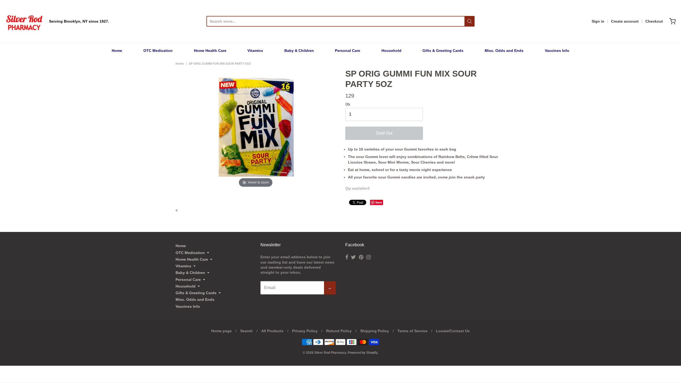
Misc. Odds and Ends (504, 50)
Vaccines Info (557, 50)
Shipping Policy (374, 331)
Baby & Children (299, 50)
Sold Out (384, 133)
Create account (625, 21)
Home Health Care (210, 50)
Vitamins (255, 50)
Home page (221, 331)
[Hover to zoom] (256, 128)
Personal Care (347, 50)
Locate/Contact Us (453, 331)
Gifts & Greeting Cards (442, 50)
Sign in (598, 21)
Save (378, 202)
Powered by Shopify (362, 353)
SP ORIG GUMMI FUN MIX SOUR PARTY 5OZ (220, 63)
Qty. (348, 104)
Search (246, 331)
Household (391, 50)
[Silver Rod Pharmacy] (24, 21)
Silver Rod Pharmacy (330, 353)
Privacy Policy (305, 331)
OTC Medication (158, 50)
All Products (272, 331)
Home (117, 50)
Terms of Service (412, 331)
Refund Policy (339, 331)
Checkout (654, 21)
